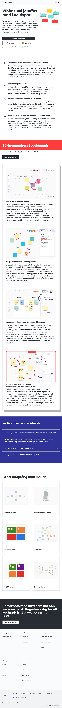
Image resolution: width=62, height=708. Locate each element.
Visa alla (43, 652)
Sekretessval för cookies (35, 693)
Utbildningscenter (27, 680)
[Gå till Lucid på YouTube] (17, 702)
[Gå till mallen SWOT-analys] (16, 573)
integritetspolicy (23, 47)
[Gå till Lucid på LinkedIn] (3, 702)
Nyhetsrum (5, 670)
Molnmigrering (45, 642)
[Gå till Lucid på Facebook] (14, 702)
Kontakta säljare (7, 636)
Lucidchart (25, 642)
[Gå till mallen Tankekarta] (45, 536)
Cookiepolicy (49, 693)
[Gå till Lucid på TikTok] (24, 702)
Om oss (4, 664)
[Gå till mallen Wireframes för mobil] (45, 499)
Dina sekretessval (20, 697)
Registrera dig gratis (18, 38)
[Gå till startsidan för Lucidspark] (7, 2)
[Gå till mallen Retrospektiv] (16, 536)
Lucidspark (25, 636)
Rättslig (23, 693)
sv (5, 695)
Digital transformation (47, 636)
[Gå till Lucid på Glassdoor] (21, 702)
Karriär (4, 675)
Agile (42, 647)
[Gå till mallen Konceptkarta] (45, 573)
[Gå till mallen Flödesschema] (16, 499)
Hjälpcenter (25, 675)
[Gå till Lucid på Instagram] (10, 702)
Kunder (24, 664)
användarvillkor (25, 46)
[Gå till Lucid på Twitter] (7, 702)
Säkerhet (24, 670)
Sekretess (15, 693)
